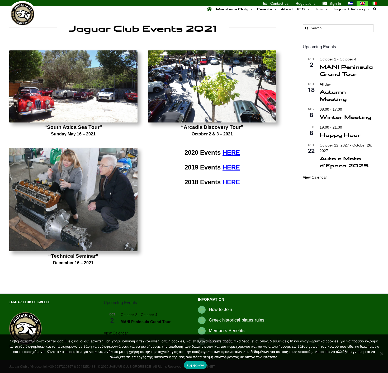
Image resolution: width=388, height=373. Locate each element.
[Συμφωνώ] (381, 353)
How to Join (220, 309)
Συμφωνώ (195, 365)
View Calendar (315, 177)
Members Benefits (227, 330)
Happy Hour (340, 134)
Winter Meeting (345, 116)
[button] (374, 9)
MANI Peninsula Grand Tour (346, 70)
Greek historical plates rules (236, 320)
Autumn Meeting (333, 95)
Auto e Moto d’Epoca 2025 (344, 161)
